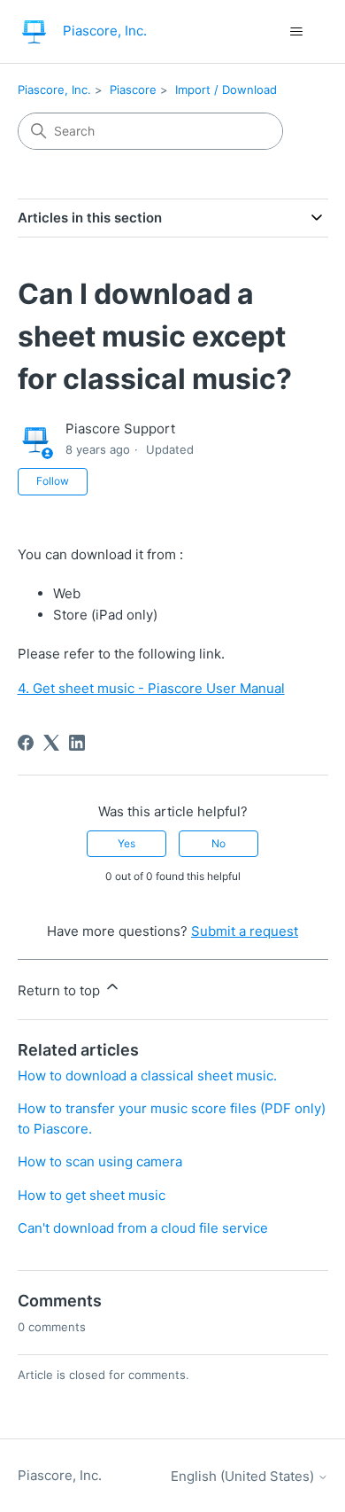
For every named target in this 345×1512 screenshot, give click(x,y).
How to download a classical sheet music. (147, 1075)
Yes (126, 843)
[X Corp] (51, 743)
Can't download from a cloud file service (143, 1228)
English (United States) (244, 1476)
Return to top (61, 990)
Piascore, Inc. (54, 89)
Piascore (133, 89)
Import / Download (226, 89)
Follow (52, 480)
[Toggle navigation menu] (296, 32)
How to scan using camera (100, 1161)
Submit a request (244, 931)
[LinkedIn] (77, 743)
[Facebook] (26, 743)
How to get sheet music (91, 1195)
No (218, 843)
